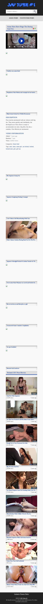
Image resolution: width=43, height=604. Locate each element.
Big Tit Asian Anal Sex (13, 466)
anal (10, 146)
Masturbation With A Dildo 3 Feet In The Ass (19, 514)
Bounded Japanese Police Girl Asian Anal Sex (19, 537)
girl (14, 149)
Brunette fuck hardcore (13, 368)
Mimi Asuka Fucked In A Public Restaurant (18, 114)
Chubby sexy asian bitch (13, 71)
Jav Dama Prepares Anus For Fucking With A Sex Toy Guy (22, 490)
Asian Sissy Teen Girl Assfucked (15, 561)
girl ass (18, 149)
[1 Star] (33, 28)
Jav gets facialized (11, 347)
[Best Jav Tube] (21, 7)
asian (14, 146)
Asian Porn (13, 18)
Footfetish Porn (27, 18)
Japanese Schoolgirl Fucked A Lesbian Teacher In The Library (23, 261)
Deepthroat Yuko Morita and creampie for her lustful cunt (22, 92)
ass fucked (26, 146)
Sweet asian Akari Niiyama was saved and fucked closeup (22, 282)
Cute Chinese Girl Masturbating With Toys (18, 218)
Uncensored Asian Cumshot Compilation (18, 325)
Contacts (17, 594)
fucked (32, 146)
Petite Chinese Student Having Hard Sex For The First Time (23, 240)
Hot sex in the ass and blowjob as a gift (17, 304)
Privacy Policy (24, 594)
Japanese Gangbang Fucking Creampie (17, 197)
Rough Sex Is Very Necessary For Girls (17, 443)
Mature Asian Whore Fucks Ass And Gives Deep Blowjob (22, 584)
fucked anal (9, 149)
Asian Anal (16, 144)
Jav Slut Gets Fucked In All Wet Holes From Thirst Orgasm (23, 419)
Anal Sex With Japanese (13, 396)
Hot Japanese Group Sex (13, 175)
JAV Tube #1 (23, 598)
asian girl (19, 146)
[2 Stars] (35, 28)
